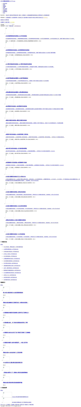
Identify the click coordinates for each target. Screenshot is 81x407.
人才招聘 (8, 404)
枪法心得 (35, 17)
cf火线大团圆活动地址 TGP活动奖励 (15, 234)
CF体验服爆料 (30, 15)
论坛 (4, 12)
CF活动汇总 (20, 17)
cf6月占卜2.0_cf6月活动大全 (10, 275)
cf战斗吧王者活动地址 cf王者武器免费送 (16, 148)
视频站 (4, 6)
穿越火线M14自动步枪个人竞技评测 (12, 352)
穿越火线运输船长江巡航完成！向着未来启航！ (15, 302)
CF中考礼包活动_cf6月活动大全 (11, 263)
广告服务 (13, 404)
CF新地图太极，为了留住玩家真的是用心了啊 (15, 322)
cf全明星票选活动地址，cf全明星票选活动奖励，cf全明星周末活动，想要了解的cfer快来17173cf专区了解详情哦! (30, 52)
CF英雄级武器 (46, 15)
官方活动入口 (40, 17)
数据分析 (16, 15)
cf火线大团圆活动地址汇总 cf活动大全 (16, 176)
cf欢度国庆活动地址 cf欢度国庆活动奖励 (16, 106)
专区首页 (5, 3)
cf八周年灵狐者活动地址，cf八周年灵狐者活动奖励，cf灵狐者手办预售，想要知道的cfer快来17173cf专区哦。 (30, 66)
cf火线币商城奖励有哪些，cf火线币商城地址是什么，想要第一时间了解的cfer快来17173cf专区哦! (27, 80)
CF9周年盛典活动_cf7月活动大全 (11, 249)
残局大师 (12, 15)
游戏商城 (5, 11)
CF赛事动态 (40, 15)
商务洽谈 (17, 404)
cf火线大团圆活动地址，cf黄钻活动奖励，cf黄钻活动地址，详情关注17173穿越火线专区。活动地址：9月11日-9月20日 (32, 222)
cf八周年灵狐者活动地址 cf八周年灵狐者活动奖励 (19, 64)
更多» (2, 244)
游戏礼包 (3, 19)
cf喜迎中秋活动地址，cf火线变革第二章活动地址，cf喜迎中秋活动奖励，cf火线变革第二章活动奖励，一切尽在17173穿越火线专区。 (35, 137)
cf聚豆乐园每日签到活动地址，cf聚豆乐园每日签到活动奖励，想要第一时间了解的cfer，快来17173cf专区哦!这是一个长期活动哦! (34, 123)
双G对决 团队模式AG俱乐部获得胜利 (13, 292)
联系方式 (22, 404)
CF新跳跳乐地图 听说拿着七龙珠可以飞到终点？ (16, 312)
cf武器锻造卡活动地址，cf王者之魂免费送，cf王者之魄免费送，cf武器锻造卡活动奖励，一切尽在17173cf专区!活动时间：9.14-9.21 (35, 165)
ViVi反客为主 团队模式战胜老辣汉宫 (12, 362)
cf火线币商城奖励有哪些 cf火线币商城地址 (17, 78)
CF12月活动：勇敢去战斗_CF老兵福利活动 (13, 246)
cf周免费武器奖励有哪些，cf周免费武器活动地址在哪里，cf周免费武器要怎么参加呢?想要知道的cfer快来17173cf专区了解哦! (33, 94)
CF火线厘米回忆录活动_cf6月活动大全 (12, 272)
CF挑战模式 (8, 17)
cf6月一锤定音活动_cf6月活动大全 (11, 267)
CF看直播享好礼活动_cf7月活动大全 (12, 258)
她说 (20, 15)
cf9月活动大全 (17, 25)
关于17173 (3, 404)
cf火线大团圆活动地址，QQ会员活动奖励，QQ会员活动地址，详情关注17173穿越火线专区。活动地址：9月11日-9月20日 (33, 208)
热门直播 (5, 8)
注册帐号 (3, 22)
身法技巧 (30, 17)
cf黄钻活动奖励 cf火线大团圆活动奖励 (16, 220)
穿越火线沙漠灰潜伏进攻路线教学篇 (12, 382)
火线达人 (5, 10)
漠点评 (7, 15)
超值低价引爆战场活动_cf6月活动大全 (12, 270)
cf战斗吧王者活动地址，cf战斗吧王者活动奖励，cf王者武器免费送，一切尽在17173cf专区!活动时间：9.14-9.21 (30, 151)
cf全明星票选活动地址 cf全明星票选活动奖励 (17, 50)
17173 (7, 25)
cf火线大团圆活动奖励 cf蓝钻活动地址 (16, 192)
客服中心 (27, 404)
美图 (4, 7)
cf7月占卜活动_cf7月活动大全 (10, 253)
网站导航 (31, 404)
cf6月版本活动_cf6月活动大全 (10, 279)
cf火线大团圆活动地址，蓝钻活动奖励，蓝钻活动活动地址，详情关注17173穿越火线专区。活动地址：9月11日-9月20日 (32, 194)
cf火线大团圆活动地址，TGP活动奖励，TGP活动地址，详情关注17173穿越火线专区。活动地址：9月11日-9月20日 (31, 236)
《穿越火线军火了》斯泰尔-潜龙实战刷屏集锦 (15, 372)
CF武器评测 (14, 17)
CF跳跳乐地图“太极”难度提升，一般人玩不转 (15, 342)
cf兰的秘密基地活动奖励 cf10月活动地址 (16, 36)
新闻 (4, 4)
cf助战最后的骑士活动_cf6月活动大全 (12, 265)
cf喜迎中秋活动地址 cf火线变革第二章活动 (17, 134)
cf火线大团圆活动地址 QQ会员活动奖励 (16, 206)
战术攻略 (26, 17)
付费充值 (7, 19)
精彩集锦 (35, 15)
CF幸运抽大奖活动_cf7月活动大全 (11, 251)
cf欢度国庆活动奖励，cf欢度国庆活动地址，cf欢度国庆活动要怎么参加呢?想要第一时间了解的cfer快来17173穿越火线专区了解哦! (34, 108)
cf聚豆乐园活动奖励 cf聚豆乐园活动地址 (16, 120)
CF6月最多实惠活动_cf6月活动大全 (11, 260)
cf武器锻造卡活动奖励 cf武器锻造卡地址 (16, 162)
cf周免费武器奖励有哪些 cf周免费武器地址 (17, 92)
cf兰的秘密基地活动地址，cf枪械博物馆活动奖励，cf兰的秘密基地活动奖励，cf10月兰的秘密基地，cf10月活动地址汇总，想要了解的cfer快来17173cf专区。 (40, 38)
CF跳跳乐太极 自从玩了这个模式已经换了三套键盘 (16, 332)
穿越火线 (11, 25)
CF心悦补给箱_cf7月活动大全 (10, 256)
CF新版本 (24, 15)
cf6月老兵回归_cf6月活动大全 (10, 277)
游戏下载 (7, 22)
